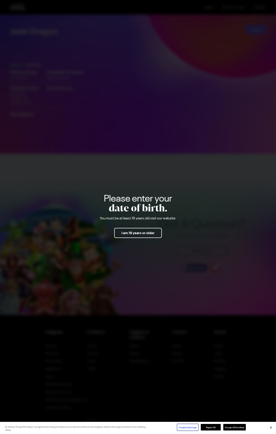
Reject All (210, 427)
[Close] (270, 427)
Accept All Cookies (234, 427)
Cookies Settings (187, 427)
